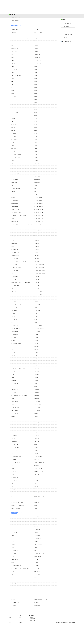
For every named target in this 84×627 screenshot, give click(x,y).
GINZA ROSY (32, 620)
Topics (20, 11)
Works (40, 11)
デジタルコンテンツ (67, 31)
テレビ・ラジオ (67, 28)
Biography (50, 11)
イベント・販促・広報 (68, 34)
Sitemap (20, 622)
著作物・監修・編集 (67, 23)
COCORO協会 (32, 618)
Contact (70, 11)
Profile (30, 11)
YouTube (65, 37)
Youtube (73, 3)
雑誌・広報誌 (66, 26)
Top (27, 4)
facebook (69, 3)
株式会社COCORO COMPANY (35, 617)
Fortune (60, 11)
